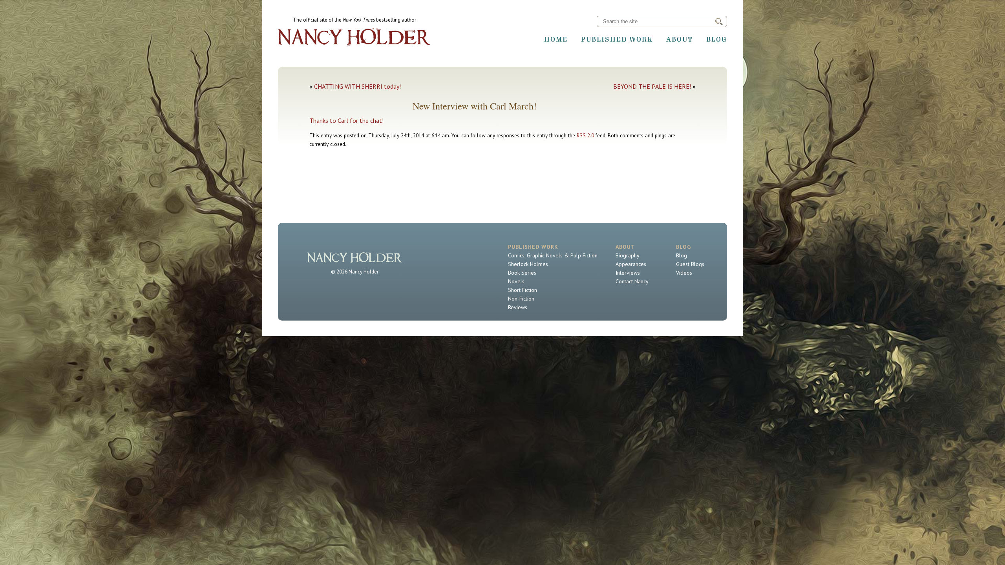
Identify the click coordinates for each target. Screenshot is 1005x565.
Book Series (522, 272)
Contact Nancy (632, 281)
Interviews (628, 272)
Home (556, 39)
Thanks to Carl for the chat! (347, 120)
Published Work (617, 39)
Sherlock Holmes (528, 264)
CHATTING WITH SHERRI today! (357, 86)
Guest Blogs (690, 264)
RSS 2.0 (585, 135)
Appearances (631, 264)
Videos (684, 272)
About (679, 39)
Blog (716, 39)
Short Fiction (522, 289)
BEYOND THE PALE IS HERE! (652, 86)
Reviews (517, 307)
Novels (516, 281)
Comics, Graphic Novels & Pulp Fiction (553, 255)
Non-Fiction (521, 298)
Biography (628, 255)
